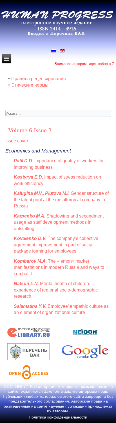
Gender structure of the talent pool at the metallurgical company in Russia (61, 199)
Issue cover (16, 140)
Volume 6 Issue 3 (30, 130)
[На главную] (57, 35)
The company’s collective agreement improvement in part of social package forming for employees (56, 244)
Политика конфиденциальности (58, 417)
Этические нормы (29, 85)
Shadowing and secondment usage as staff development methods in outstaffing (59, 222)
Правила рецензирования (38, 78)
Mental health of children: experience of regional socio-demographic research (56, 290)
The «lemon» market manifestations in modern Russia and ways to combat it (59, 267)
